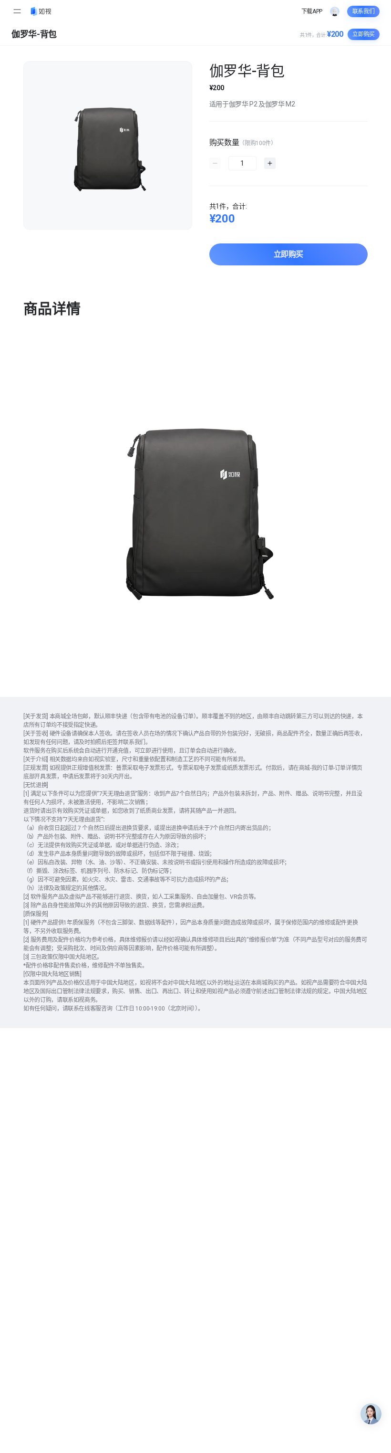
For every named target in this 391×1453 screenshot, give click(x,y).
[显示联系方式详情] (370, 1413)
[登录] (335, 11)
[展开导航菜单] (17, 11)
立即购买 (289, 254)
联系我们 (363, 11)
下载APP (311, 11)
